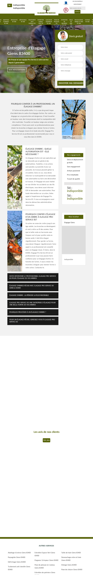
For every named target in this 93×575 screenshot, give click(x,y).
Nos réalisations (17, 70)
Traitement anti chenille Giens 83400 (19, 568)
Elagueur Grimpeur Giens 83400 (46, 560)
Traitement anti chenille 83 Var (32, 22)
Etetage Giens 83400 (69, 565)
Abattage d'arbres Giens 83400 (19, 553)
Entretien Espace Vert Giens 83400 (45, 554)
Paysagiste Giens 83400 (16, 557)
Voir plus (46, 440)
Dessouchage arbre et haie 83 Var (79, 21)
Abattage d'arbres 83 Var (6, 21)
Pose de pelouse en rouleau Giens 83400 (45, 566)
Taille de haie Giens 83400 (71, 553)
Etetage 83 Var (87, 20)
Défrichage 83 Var (23, 20)
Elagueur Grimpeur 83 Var (49, 21)
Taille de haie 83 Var (71, 23)
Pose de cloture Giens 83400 (71, 570)
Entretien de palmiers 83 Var (64, 22)
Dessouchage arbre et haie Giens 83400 (71, 559)
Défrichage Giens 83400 (17, 562)
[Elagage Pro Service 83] (46, 9)
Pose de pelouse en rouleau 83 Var (56, 23)
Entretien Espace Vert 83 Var (41, 22)
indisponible (19, 5)
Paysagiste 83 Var (14, 20)
